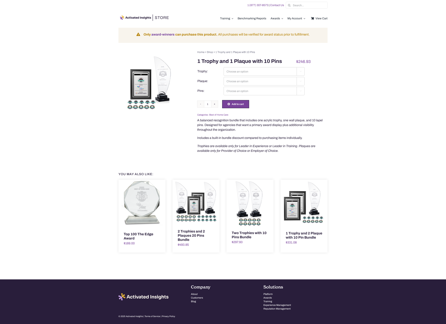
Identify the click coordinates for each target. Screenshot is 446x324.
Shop (210, 52)
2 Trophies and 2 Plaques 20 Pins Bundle (191, 235)
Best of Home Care (218, 115)
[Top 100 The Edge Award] (142, 203)
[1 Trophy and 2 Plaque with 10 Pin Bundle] (304, 203)
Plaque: (202, 81)
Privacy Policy (168, 316)
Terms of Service (152, 316)
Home (200, 52)
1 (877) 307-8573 (257, 5)
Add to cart (238, 104)
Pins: (200, 91)
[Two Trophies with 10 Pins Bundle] (250, 203)
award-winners (163, 34)
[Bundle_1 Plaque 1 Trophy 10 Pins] (150, 81)
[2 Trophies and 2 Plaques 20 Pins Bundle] (196, 202)
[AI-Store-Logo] (143, 16)
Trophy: (202, 71)
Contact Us (277, 5)
